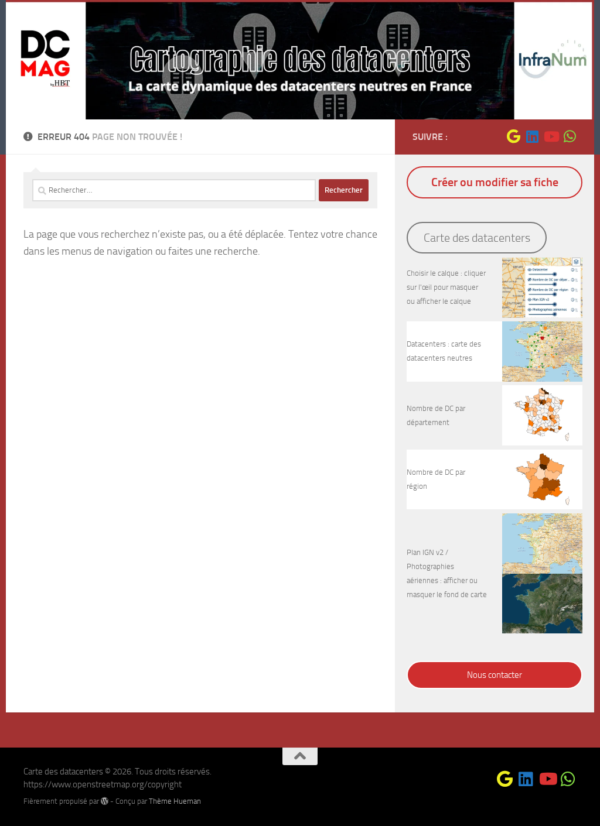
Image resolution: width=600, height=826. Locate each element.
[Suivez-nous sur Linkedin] (532, 136)
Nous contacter (494, 675)
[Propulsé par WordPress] (104, 801)
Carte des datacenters (477, 238)
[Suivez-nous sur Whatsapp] (569, 136)
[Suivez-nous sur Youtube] (551, 136)
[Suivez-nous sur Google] (513, 136)
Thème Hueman (175, 801)
